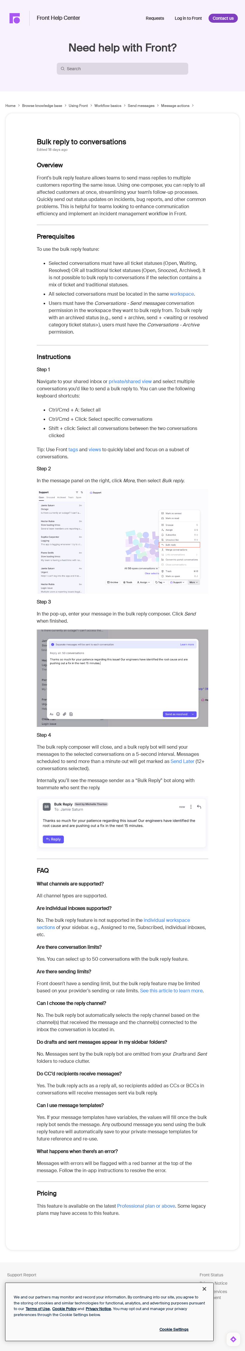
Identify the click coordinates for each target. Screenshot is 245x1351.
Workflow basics (107, 105)
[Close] (204, 1288)
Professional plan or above (146, 1206)
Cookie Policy (64, 1308)
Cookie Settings (174, 1329)
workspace (182, 294)
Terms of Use (38, 1308)
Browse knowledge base (42, 105)
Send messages (141, 105)
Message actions (175, 105)
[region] (109, 1311)
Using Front (78, 105)
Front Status (211, 1275)
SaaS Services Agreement (213, 1294)
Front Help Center (58, 18)
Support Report (21, 1275)
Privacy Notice (213, 1283)
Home (10, 105)
